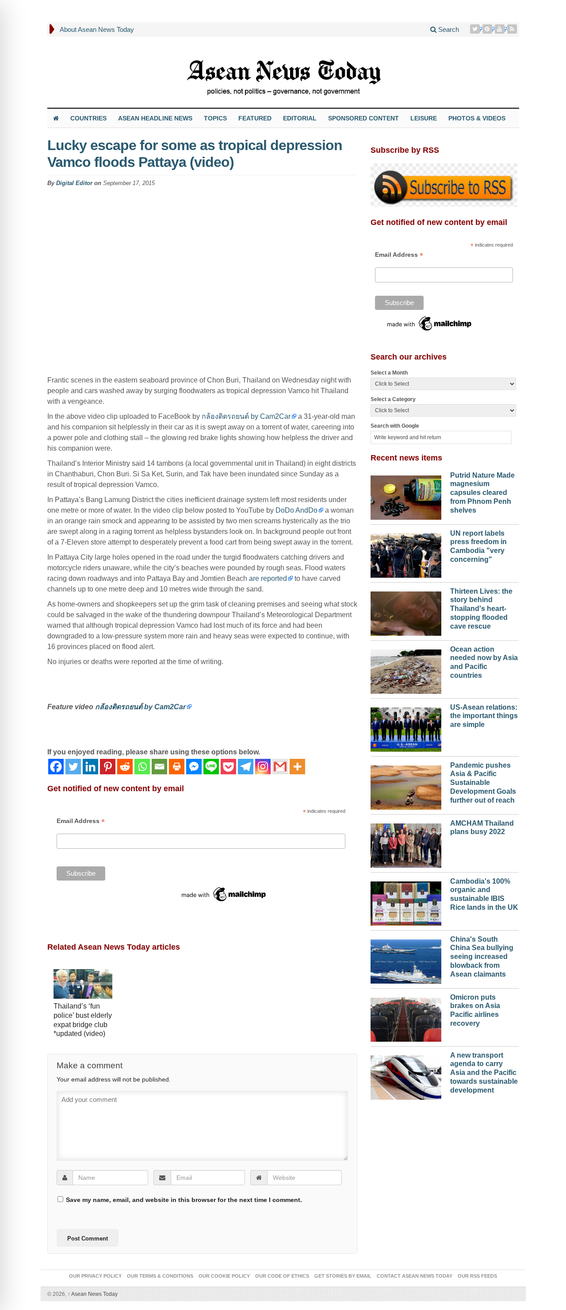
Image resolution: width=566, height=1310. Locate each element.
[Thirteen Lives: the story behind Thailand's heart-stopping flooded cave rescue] (406, 611)
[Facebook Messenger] (194, 766)
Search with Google (395, 426)
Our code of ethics (282, 1276)
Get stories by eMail (342, 1276)
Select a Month (389, 372)
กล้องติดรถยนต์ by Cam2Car (246, 416)
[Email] (159, 766)
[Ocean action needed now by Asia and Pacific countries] (406, 669)
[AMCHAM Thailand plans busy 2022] (406, 843)
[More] (297, 766)
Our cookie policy (224, 1276)
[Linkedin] (90, 766)
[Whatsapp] (142, 766)
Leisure (423, 118)
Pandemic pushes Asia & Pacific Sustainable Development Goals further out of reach (483, 782)
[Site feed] (513, 29)
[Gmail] (280, 766)
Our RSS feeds (477, 1276)
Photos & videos (476, 118)
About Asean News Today (97, 29)
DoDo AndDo (296, 510)
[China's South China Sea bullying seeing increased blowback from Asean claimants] (406, 959)
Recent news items (406, 457)
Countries (88, 118)
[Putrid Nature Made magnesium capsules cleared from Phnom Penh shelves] (406, 495)
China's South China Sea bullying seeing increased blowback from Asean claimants (481, 956)
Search (447, 29)
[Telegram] (245, 766)
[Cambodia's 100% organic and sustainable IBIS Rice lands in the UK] (406, 901)
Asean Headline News (155, 118)
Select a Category (393, 399)
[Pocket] (228, 766)
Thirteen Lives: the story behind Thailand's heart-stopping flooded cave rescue (481, 608)
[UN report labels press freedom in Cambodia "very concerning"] (406, 553)
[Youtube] (500, 29)
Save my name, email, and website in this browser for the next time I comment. (184, 1199)
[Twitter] (476, 29)
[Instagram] (263, 766)
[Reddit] (125, 766)
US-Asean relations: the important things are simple (484, 716)
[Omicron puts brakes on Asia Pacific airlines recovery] (406, 1017)
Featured (255, 118)
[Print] (176, 766)
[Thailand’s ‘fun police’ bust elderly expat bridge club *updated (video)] (83, 985)
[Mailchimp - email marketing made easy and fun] (224, 893)
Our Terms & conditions (160, 1276)
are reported (268, 578)
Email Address (81, 821)
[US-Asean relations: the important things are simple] (406, 727)
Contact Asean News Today (414, 1276)
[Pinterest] (488, 29)
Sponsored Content (363, 118)
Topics (215, 118)
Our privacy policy (95, 1276)
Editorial (300, 118)
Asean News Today (93, 1294)
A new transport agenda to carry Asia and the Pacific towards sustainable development (484, 1072)
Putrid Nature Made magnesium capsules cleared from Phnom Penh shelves (482, 492)
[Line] (211, 766)
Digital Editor (74, 183)
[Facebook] (56, 766)
